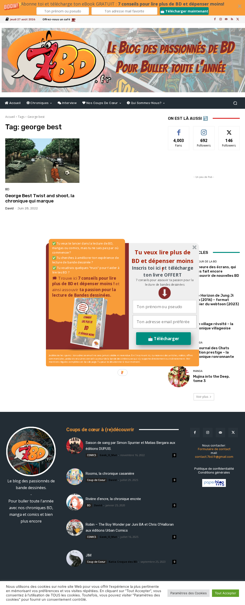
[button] (164, 282)
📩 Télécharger (163, 338)
